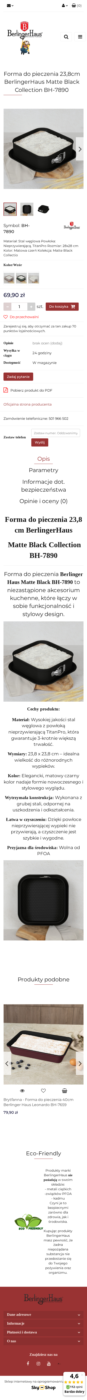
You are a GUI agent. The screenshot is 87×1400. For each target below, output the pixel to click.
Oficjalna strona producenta (27, 404)
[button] (77, 6)
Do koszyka (59, 306)
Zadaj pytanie (18, 377)
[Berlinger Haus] (72, 225)
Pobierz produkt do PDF (31, 390)
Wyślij (40, 442)
